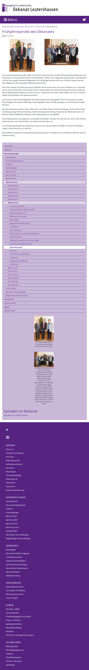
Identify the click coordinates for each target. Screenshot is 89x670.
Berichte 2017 (13, 189)
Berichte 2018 (13, 186)
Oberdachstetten (13, 572)
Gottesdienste (11, 157)
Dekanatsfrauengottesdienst (20, 223)
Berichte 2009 (13, 278)
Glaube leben (9, 311)
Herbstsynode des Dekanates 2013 (22, 210)
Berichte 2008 (13, 281)
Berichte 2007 (13, 285)
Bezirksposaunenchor (15, 594)
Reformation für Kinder (18, 216)
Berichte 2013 (40, 27)
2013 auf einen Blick (17, 206)
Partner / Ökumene (14, 661)
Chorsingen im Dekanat (15, 590)
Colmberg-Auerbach (14, 557)
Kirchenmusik (10, 303)
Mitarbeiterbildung (13, 627)
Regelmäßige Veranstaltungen (17, 295)
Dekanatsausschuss (14, 464)
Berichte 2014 (13, 199)
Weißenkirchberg (13, 575)
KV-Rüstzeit (14, 264)
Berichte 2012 (13, 268)
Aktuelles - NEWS (13, 609)
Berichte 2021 (11, 171)
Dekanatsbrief (11, 479)
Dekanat (7, 150)
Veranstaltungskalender (14, 161)
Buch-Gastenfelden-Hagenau (18, 553)
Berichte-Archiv (30, 27)
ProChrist (13, 251)
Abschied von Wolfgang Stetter (21, 244)
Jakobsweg (10, 665)
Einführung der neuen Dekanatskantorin (24, 234)
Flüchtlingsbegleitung (14, 650)
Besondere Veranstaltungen (16, 292)
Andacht (9, 164)
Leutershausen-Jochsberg (16, 564)
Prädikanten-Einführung (18, 261)
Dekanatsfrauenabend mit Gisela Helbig (24, 240)
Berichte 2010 (13, 275)
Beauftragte (11, 471)
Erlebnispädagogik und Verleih (18, 616)
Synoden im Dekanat (20, 411)
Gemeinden (9, 299)
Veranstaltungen (18, 27)
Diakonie (9, 654)
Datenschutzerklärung (15, 490)
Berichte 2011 (13, 271)
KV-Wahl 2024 (11, 288)
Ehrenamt (10, 468)
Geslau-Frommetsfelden (16, 561)
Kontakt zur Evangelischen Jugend (20, 635)
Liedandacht (14, 227)
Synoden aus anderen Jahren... (16, 415)
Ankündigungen (12, 168)
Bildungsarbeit (12, 646)
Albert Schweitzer (16, 237)
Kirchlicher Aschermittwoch (20, 254)
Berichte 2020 (11, 175)
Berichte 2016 (13, 192)
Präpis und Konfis (13, 620)
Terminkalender (12, 613)
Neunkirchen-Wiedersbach (17, 568)
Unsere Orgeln (12, 598)
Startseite (8, 146)
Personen (10, 457)
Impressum (10, 486)
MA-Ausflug (14, 220)
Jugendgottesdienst (14, 624)
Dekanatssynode (16, 247)
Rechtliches (10, 483)
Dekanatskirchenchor (15, 587)
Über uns (10, 449)
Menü (12, 19)
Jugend (7, 307)
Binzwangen (11, 549)
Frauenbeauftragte (13, 475)
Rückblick (10, 631)
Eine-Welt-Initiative (13, 657)
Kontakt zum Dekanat (15, 453)
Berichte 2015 (13, 196)
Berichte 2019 (11, 179)
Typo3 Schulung (15, 230)
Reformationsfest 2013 (18, 213)
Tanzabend (14, 258)
